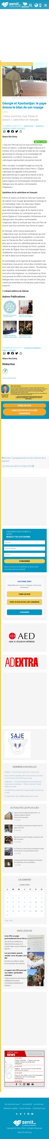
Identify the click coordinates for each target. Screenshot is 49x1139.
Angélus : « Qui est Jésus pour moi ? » (18, 772)
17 (7, 907)
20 (24, 907)
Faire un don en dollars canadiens (24, 412)
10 (7, 902)
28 (30, 911)
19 (19, 907)
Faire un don (24, 405)
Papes (21, 64)
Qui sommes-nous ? (13, 1104)
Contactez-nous (38, 1108)
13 (24, 902)
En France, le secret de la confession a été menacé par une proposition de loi (29, 850)
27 (24, 911)
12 (19, 902)
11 (13, 902)
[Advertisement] (24, 34)
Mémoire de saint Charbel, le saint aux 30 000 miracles (28, 838)
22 (36, 907)
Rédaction (28, 126)
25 (13, 911)
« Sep (6, 920)
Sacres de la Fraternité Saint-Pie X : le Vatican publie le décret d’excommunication (27, 815)
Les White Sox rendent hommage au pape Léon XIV (23, 790)
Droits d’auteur (25, 1108)
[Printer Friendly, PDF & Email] (40, 141)
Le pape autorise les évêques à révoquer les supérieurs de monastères (28, 861)
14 (30, 902)
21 (30, 907)
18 (13, 907)
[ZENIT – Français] (13, 4)
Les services (38, 1104)
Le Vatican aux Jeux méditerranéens (17, 796)
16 (42, 902)
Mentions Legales (11, 1108)
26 (19, 911)
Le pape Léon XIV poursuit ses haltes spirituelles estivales (15, 972)
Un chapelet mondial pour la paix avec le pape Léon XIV (28, 827)
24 (7, 911)
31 (7, 915)
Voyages (28, 64)
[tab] (14, 1054)
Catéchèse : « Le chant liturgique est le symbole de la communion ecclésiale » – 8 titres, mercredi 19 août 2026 (23, 784)
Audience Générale (10, 64)
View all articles (9, 378)
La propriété (27, 1104)
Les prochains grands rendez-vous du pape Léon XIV (16, 955)
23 (42, 907)
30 (42, 911)
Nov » (11, 920)
